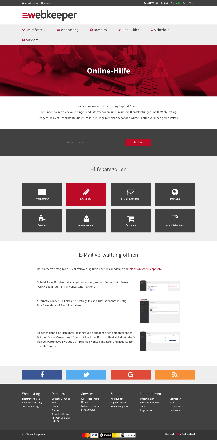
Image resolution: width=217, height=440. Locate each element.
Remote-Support (119, 406)
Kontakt (164, 3)
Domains (100, 30)
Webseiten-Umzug (90, 405)
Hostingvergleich (31, 398)
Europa (55, 410)
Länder (55, 406)
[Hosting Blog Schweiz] (175, 375)
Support (32, 40)
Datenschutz (176, 406)
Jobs (142, 406)
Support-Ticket (118, 402)
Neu (54, 402)
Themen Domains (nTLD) (61, 419)
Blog (184, 3)
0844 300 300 (152, 3)
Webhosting (69, 30)
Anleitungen (117, 398)
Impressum (175, 410)
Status (174, 3)
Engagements (147, 410)
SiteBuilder (130, 30)
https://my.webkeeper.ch (145, 269)
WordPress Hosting (32, 402)
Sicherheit (161, 30)
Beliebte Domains (61, 398)
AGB (172, 402)
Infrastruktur (147, 398)
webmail (47, 3)
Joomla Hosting (30, 406)
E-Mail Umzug (88, 409)
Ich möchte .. (35, 30)
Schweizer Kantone (61, 414)
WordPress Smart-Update (90, 400)
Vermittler (175, 398)
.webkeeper (31, 3)
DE (190, 3)
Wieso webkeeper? (149, 402)
